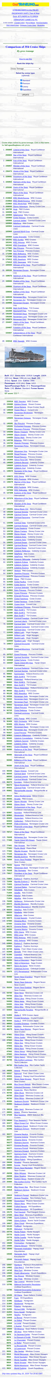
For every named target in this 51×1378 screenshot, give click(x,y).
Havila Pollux (19, 1240)
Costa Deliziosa (20, 710)
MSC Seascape (19, 262)
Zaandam (18, 955)
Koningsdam (19, 674)
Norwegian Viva (20, 451)
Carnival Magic (20, 548)
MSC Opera (19, 932)
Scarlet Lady (19, 638)
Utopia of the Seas (21, 171)
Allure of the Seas (20, 193)
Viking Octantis (20, 1157)
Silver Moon (19, 1098)
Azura (16, 579)
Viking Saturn (19, 1057)
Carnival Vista (20, 523)
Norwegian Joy (19, 300)
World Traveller (20, 1360)
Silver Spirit (19, 1109)
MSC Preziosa (20, 479)
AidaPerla (18, 554)
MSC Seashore (19, 259)
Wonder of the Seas (21, 166)
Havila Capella (20, 1237)
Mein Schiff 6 (19, 677)
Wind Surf (18, 1270)
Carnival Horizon (21, 526)
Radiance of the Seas (23, 749)
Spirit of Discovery (21, 960)
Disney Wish (19, 437)
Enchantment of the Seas (24, 807)
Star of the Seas (20, 155)
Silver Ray (18, 996)
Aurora (17, 865)
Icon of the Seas (20, 160)
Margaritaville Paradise (23, 1010)
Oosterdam (19, 818)
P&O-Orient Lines (12, 25)
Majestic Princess (21, 443)
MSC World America (21, 201)
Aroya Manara (20, 407)
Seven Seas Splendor (23, 982)
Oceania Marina (20, 929)
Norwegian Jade (21, 696)
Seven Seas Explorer (23, 987)
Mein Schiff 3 (19, 691)
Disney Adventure (20, 206)
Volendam (18, 957)
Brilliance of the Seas (23, 760)
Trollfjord (17, 1226)
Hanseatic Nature (21, 1259)
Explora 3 (18, 879)
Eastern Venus (20, 1179)
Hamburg (18, 1265)
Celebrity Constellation (23, 738)
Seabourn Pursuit (21, 1195)
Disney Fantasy (20, 531)
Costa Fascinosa (21, 599)
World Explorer (20, 1368)
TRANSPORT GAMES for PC (25, 20)
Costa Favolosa (20, 601)
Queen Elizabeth (21, 747)
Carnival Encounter (22, 644)
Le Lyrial (17, 1323)
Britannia (18, 440)
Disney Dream (20, 534)
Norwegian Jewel (21, 705)
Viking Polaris (19, 1159)
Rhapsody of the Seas (23, 827)
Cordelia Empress (21, 1024)
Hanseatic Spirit (20, 1254)
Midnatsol (18, 1229)
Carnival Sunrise (21, 671)
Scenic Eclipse (20, 1220)
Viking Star (18, 1040)
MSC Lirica (18, 935)
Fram (16, 1298)
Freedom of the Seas (22, 327)
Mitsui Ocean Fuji (21, 1123)
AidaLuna (18, 915)
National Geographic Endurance (27, 1290)
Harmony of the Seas (22, 182)
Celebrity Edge (20, 537)
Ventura (17, 571)
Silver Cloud (19, 1223)
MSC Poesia (19, 719)
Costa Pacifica (20, 582)
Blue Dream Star (21, 1187)
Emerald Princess (21, 596)
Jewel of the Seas (21, 765)
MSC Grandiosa (19, 245)
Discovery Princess (22, 429)
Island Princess (20, 707)
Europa (17, 1165)
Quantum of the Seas (22, 286)
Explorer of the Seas (22, 493)
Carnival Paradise (21, 884)
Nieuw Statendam (21, 688)
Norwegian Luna (20, 317)
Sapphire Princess (21, 573)
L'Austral (17, 1326)
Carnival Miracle (21, 779)
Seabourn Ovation (21, 1104)
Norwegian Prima (21, 446)
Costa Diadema (20, 528)
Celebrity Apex (20, 540)
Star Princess (18, 248)
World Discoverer (21, 1354)
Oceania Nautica (21, 1134)
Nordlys (17, 1315)
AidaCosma (18, 215)
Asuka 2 (17, 1021)
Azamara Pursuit (21, 1148)
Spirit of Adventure (21, 963)
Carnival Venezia (21, 512)
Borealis (17, 952)
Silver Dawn (19, 1095)
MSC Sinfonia (20, 940)
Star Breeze (19, 1276)
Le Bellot (17, 1343)
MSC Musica (19, 724)
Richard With (19, 1309)
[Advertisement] (25, 35)
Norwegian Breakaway (23, 413)
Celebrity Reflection (22, 551)
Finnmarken (19, 1243)
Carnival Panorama (22, 517)
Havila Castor (19, 1235)
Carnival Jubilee (19, 220)
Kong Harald (19, 1312)
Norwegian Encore (21, 270)
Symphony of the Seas (22, 176)
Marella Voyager (21, 851)
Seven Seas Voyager (23, 1079)
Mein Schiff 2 (19, 613)
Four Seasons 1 (20, 1120)
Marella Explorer (21, 857)
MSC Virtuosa (19, 242)
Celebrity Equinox (21, 568)
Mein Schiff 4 (19, 685)
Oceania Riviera (20, 926)
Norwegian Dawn (21, 727)
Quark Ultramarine (22, 1273)
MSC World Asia (20, 204)
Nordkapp (18, 1301)
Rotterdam (18, 679)
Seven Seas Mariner (22, 1029)
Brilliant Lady (19, 635)
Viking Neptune (20, 1054)
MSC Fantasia (20, 487)
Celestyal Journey (21, 969)
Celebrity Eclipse (21, 562)
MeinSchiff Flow (19, 311)
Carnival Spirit (20, 774)
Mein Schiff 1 (19, 610)
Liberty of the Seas (21, 322)
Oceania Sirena (20, 1140)
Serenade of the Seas (23, 755)
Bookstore (41, 25)
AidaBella (18, 912)
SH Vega (17, 1332)
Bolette (17, 949)
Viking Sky (18, 1046)
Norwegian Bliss (19, 297)
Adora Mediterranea (22, 796)
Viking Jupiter (19, 1037)
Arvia (15, 209)
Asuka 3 (17, 1015)
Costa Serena (20, 585)
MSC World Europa (21, 198)
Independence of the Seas (24, 333)
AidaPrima (18, 556)
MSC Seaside (18, 341)
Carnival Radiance (21, 668)
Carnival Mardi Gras (21, 231)
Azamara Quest (20, 1154)
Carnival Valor (20, 624)
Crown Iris (18, 1090)
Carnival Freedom (21, 618)
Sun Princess (18, 251)
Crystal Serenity (20, 918)
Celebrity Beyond (21, 462)
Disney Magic (19, 804)
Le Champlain (20, 1340)
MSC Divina (19, 476)
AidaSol (17, 896)
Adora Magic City (21, 509)
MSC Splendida (20, 490)
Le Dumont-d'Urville (22, 1337)
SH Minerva (19, 1329)
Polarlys (17, 1306)
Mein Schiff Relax (20, 308)
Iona (15, 212)
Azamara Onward (21, 1151)
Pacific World (19, 848)
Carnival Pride (20, 788)
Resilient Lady (20, 641)
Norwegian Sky (20, 854)
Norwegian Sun (20, 837)
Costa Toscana (19, 218)
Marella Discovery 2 (22, 907)
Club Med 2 (19, 1267)
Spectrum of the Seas (22, 276)
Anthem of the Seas (21, 292)
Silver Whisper (20, 1173)
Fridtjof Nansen (20, 1206)
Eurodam (18, 782)
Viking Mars (19, 1048)
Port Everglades (42, 23)
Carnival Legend (21, 776)
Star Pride (18, 1279)
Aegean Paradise (21, 1198)
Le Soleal (18, 1320)
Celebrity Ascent (21, 465)
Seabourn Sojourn (21, 1129)
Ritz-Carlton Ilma (21, 1065)
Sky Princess (19, 423)
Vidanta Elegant (20, 1246)
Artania (17, 1070)
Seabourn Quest (21, 1126)
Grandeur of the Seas (23, 873)
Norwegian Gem (21, 699)
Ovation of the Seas (21, 281)
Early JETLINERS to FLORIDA (25, 16)
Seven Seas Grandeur (23, 977)
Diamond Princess (21, 576)
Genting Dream (20, 404)
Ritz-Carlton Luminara (23, 1060)
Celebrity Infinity (20, 744)
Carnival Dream (20, 542)
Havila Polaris (20, 1232)
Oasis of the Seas (20, 187)
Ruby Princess (20, 590)
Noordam (18, 812)
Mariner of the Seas (22, 482)
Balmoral (18, 1073)
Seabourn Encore (21, 1101)
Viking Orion (19, 1034)
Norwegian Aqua (20, 314)
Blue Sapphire (20, 1115)
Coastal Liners (19, 23)
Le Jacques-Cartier (22, 1334)
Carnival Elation (20, 887)
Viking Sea (18, 1043)
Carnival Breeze (20, 545)
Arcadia (17, 799)
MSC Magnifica (20, 693)
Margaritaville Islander (23, 790)
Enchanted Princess (22, 426)
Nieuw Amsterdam (21, 785)
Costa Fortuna (20, 660)
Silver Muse (19, 1093)
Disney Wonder (20, 801)
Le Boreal (18, 1318)
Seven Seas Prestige (23, 859)
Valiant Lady (19, 632)
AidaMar (17, 898)
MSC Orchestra (20, 721)
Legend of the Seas (21, 150)
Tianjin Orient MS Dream (24, 840)
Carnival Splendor (21, 587)
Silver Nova (19, 993)
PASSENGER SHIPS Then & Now (25, 13)
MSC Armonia (20, 938)
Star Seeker (19, 1351)
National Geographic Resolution (27, 1284)
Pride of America (21, 824)
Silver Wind (19, 1215)
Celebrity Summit (21, 741)
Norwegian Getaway (22, 418)
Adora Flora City (21, 460)
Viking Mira (18, 1007)
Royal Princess (20, 457)
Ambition (17, 1026)
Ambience (18, 901)
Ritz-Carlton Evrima (22, 1182)
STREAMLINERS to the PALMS (25, 10)
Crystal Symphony (21, 1018)
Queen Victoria (20, 771)
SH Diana (18, 1295)
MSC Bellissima (19, 254)
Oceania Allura (20, 921)
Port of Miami (30, 23)
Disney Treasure (21, 432)
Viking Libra (19, 999)
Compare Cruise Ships (28, 25)
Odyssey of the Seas (21, 265)
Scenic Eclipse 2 (21, 1218)
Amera (17, 1112)
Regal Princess (20, 454)
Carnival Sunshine (21, 657)
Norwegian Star (20, 730)
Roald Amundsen (21, 1209)
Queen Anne (19, 604)
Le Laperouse (20, 1348)
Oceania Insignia (21, 1137)
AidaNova (17, 223)
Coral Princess (20, 733)
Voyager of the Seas (22, 504)
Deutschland (19, 1201)
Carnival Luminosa (22, 713)
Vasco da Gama (20, 966)
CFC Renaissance (21, 971)
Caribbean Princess (22, 607)
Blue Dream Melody (22, 1084)
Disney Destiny (20, 435)
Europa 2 (18, 1076)
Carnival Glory (20, 630)
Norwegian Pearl (21, 702)
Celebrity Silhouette (22, 559)
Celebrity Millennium (22, 735)
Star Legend (19, 1282)
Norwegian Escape (21, 303)
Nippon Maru (19, 1204)
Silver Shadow (20, 1176)
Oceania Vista (20, 924)
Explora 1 (18, 946)
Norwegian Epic (19, 319)
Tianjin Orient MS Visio (23, 663)
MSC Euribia (18, 240)
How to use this (25, 59)
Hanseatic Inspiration (23, 1249)
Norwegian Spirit (21, 868)
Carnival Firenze (21, 515)
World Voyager (20, 1362)
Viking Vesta (19, 1001)
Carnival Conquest (22, 627)
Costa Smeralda (20, 237)
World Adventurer (21, 1365)
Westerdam (19, 815)
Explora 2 (18, 943)
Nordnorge (18, 1304)
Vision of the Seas (21, 832)
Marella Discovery (21, 904)
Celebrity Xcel (20, 468)
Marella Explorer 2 (21, 881)
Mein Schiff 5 (19, 682)
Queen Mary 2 (20, 410)
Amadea (17, 1162)
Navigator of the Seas (23, 471)
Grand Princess (20, 654)
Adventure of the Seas (23, 498)
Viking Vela (18, 1004)
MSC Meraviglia (19, 256)
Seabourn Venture (21, 1190)
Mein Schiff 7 (19, 616)
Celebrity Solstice (21, 565)
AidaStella (18, 890)
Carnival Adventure (22, 649)
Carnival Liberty (20, 621)
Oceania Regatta (21, 1145)
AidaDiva (18, 910)
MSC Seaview (20, 401)
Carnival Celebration (21, 226)
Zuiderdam (18, 821)
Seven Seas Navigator (23, 1168)
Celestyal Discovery (22, 1087)
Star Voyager (19, 845)
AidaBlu (17, 893)
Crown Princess (20, 593)
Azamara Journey (21, 1142)
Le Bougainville (20, 1346)
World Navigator (21, 1357)
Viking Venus (19, 1051)
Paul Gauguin (20, 1212)
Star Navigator (20, 870)
